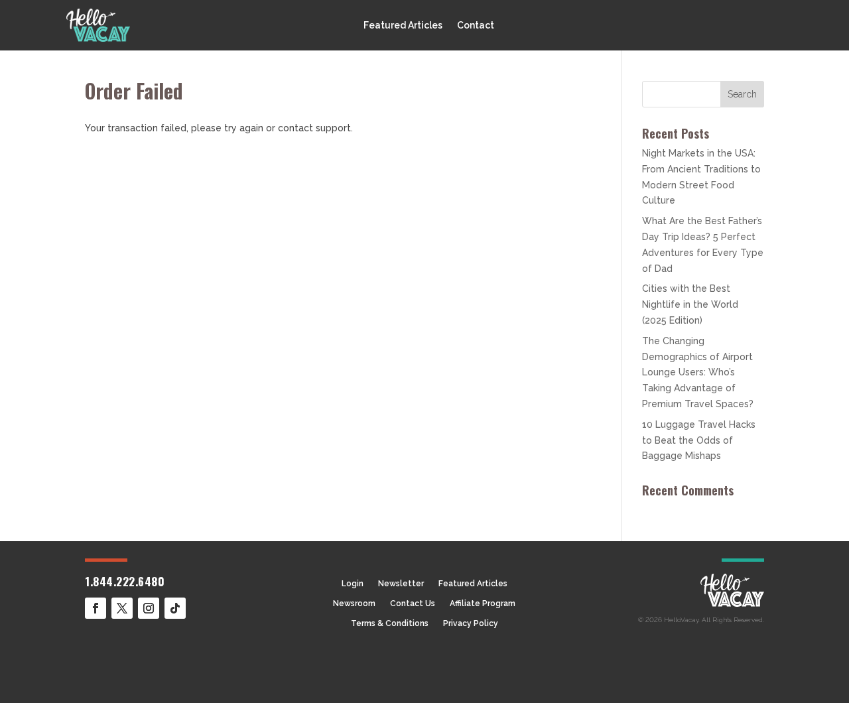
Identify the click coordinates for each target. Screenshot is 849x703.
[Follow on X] (122, 608)
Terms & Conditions (389, 623)
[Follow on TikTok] (175, 608)
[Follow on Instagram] (148, 608)
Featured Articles (402, 26)
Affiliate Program (482, 603)
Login (352, 583)
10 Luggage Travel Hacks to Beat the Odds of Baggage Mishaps (698, 440)
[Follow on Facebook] (95, 608)
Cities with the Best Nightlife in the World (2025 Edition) (690, 304)
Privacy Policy (470, 623)
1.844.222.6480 (124, 581)
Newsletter (401, 583)
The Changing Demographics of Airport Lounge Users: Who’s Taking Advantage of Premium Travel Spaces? (697, 372)
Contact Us (412, 603)
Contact (475, 26)
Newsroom (354, 603)
